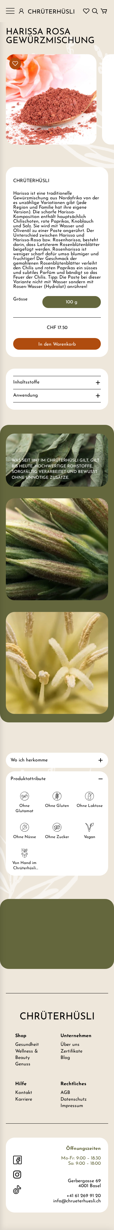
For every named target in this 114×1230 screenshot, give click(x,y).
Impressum (72, 1106)
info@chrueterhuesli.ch (77, 1201)
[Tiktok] (17, 1189)
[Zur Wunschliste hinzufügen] (15, 63)
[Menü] (10, 11)
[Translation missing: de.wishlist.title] (86, 11)
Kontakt (23, 1092)
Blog (65, 1057)
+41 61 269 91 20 (84, 1196)
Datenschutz (74, 1099)
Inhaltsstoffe (26, 382)
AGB (65, 1092)
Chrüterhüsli (31, 181)
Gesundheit (27, 1044)
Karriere (23, 1099)
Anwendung (25, 395)
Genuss (22, 1064)
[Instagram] (17, 1175)
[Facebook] (17, 1160)
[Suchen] (95, 11)
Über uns (70, 1044)
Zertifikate (71, 1051)
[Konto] (21, 11)
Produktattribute (28, 779)
